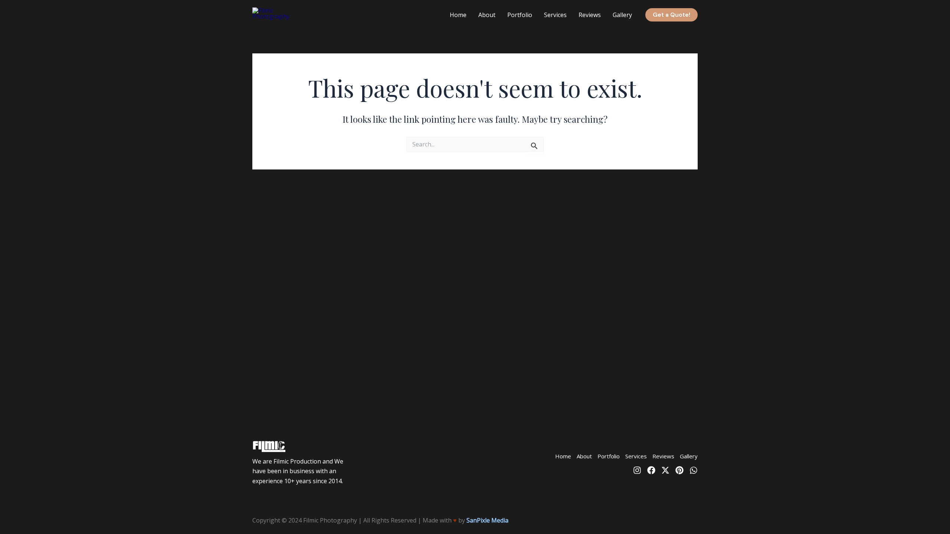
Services (555, 15)
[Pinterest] (679, 470)
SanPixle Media (487, 520)
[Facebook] (651, 470)
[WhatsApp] (693, 470)
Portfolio (519, 15)
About (486, 15)
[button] (671, 15)
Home (458, 15)
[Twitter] (665, 470)
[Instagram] (637, 470)
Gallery (622, 15)
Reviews (590, 15)
